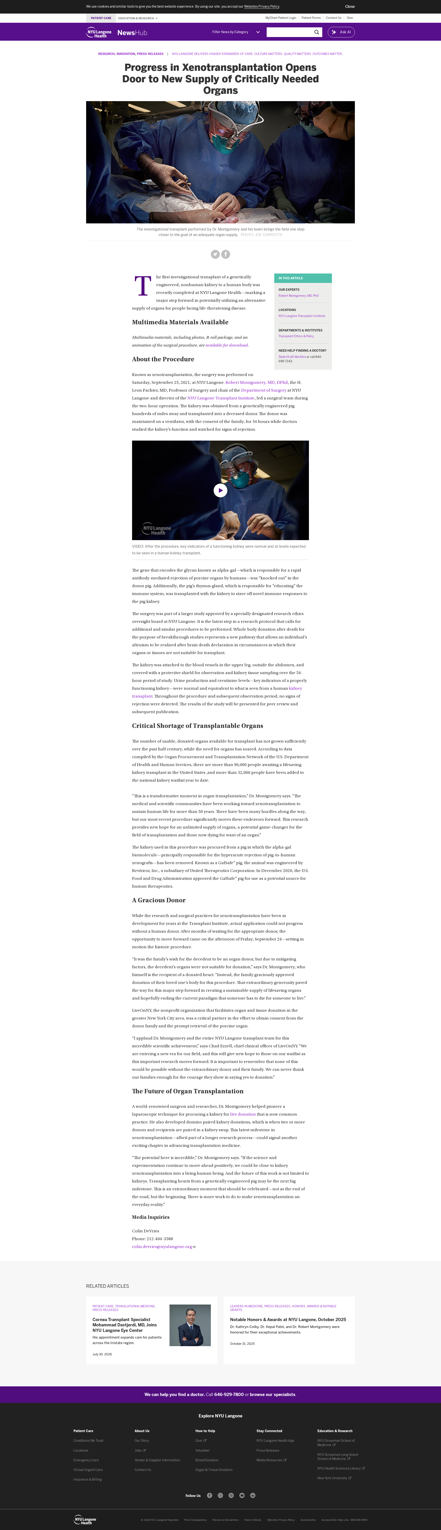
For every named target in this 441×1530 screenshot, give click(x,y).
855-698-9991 (359, 1520)
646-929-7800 (229, 1394)
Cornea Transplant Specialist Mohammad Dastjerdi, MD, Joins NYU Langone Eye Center (125, 1325)
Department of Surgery (263, 390)
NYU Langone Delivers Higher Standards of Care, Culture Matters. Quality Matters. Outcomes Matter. (257, 54)
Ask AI (345, 32)
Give (350, 18)
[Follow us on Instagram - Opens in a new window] (231, 1495)
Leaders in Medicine (246, 1306)
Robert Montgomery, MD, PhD (299, 295)
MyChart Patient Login (281, 18)
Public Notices (252, 1520)
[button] (350, 7)
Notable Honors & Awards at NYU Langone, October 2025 (288, 1319)
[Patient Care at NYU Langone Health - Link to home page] (85, 1519)
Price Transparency (195, 1520)
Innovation (125, 54)
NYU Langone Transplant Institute (302, 316)
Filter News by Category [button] (230, 32)
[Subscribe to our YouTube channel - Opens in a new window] (242, 1495)
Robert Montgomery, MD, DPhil (257, 383)
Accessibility (308, 1520)
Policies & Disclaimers (225, 1520)
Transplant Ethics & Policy (296, 336)
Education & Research (136, 18)
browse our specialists (272, 1394)
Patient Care (103, 1306)
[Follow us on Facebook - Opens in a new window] (209, 1495)
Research (106, 54)
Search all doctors (292, 357)
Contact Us (334, 18)
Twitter (215, 254)
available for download (227, 345)
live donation (243, 1114)
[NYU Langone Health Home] (98, 32)
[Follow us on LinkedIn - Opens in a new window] (252, 1495)
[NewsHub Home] (132, 32)
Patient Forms (311, 18)
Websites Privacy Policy (281, 1520)
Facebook (225, 254)
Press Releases (150, 54)
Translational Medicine (135, 1306)
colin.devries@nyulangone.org (162, 1247)
